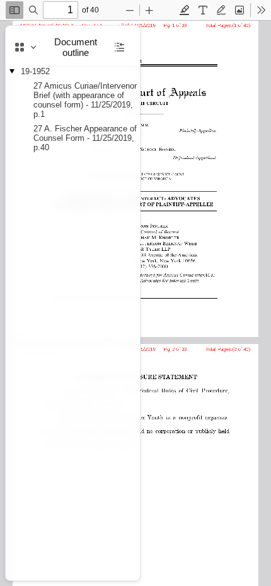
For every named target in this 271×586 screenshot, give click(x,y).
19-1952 (35, 71)
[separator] (143, 303)
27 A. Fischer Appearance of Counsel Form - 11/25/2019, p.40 (85, 138)
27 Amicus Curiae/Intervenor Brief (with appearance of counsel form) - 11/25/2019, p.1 (85, 100)
